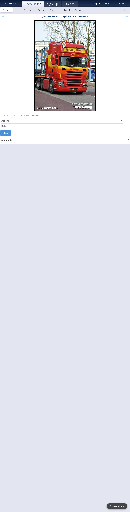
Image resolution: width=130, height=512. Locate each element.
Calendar (27, 10)
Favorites (54, 10)
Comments (6, 140)
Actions (5, 121)
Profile (41, 10)
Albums (6, 10)
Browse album (117, 506)
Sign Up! (52, 4)
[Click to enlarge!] (65, 65)
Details (4, 126)
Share (5, 133)
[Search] (125, 10)
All (17, 10)
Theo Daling (33, 4)
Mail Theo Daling (72, 10)
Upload (69, 4)
